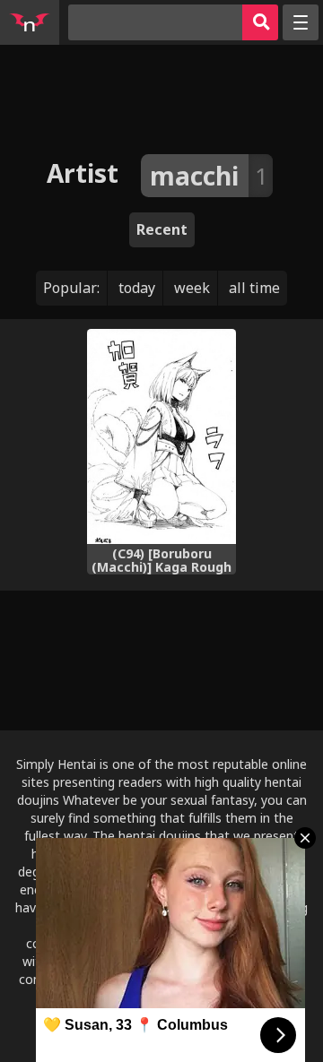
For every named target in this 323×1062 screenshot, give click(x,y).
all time (254, 288)
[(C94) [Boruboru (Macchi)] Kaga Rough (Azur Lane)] (162, 436)
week (192, 288)
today (136, 288)
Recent (162, 229)
